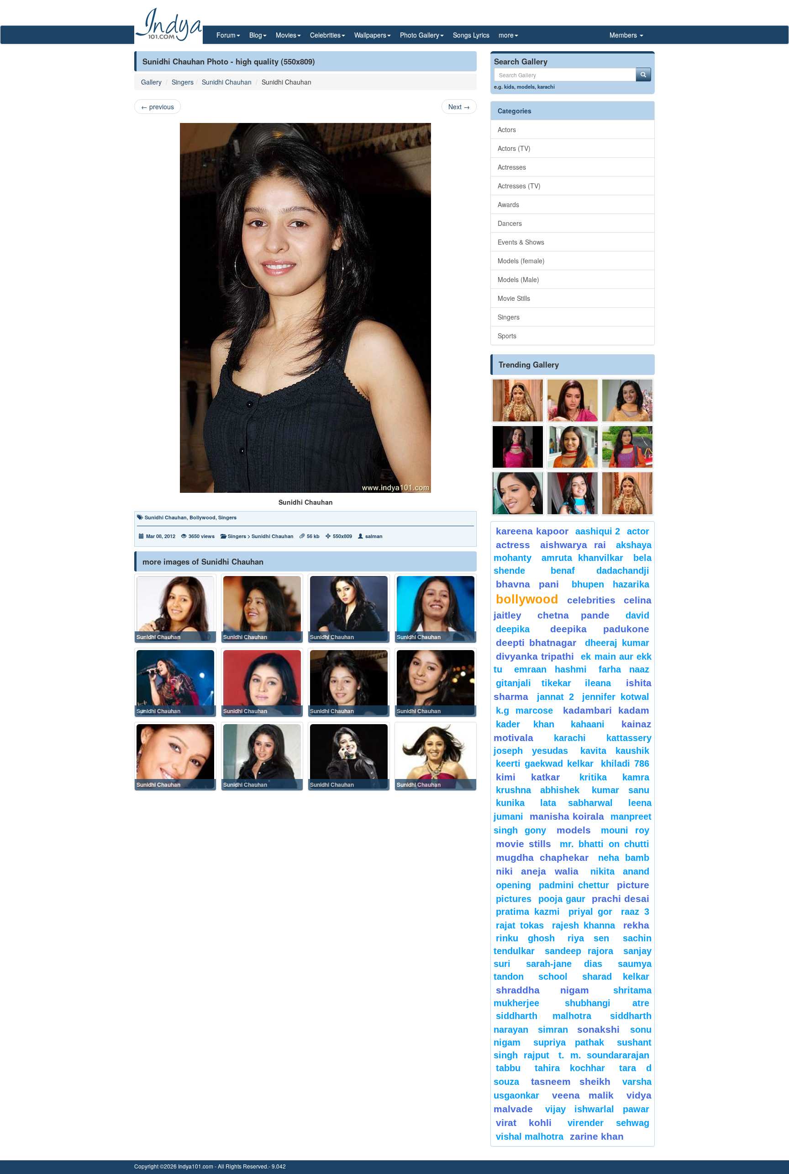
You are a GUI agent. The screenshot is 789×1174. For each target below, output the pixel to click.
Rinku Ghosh (525, 938)
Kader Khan (525, 724)
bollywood (527, 599)
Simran (553, 1030)
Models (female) (521, 260)
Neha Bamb (623, 858)
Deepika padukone (600, 629)
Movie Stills (514, 298)
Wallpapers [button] (370, 34)
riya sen (593, 938)
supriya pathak (568, 1042)
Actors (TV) (514, 148)
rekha (636, 925)
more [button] (506, 34)
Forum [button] (226, 34)
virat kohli (524, 1122)
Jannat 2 (555, 697)
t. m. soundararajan (603, 1055)
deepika (513, 629)
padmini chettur (574, 885)
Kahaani (588, 724)
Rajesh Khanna (583, 925)
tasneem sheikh (570, 1081)
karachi (546, 86)
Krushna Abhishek (537, 790)
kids (509, 86)
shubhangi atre (607, 1003)
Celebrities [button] (325, 34)
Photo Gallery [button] (419, 34)
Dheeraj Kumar (617, 643)
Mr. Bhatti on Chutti (604, 844)
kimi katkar (528, 777)
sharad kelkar (615, 976)
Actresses (512, 166)
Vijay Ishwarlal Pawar (597, 1109)
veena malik (583, 1095)
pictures (513, 899)
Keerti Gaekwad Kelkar (545, 763)
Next (459, 106)
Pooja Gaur (561, 899)
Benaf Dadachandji (600, 571)
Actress (513, 544)
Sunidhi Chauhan (227, 81)
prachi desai (620, 898)
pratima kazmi (528, 912)
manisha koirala (567, 816)
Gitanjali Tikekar (533, 683)
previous (157, 106)
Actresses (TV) (519, 185)
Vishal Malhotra (529, 1136)
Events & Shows (521, 241)
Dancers (510, 223)
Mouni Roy (625, 830)
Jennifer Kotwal (615, 697)
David (637, 615)
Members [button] (624, 34)
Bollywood (202, 517)
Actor (638, 531)
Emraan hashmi (550, 669)
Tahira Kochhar (570, 1068)
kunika (510, 803)
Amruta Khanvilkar (583, 558)
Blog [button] (255, 34)
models (526, 86)
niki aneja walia (537, 871)
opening (513, 885)
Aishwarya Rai (572, 544)
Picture (633, 885)
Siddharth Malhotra (543, 1016)
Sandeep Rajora (579, 951)
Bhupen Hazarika (610, 584)
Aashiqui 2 (598, 531)
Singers (183, 81)
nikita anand (619, 871)
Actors (507, 129)
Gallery (151, 81)
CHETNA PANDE (573, 615)
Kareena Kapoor (532, 531)
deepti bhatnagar (536, 642)
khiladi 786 (625, 763)
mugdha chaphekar (542, 857)
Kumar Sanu (620, 790)
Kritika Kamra (614, 777)
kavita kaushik (614, 751)
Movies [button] (286, 34)
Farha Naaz (624, 669)
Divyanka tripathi (535, 656)
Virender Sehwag (608, 1123)
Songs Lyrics (471, 34)
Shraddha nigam (542, 990)
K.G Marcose (524, 710)
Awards (508, 204)
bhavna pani (527, 584)
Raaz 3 (635, 912)
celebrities (591, 600)
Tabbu (508, 1068)
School (553, 976)
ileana (603, 683)
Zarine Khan (597, 1136)
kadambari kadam (606, 710)
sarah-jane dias (564, 964)
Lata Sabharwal (576, 803)
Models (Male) (518, 279)
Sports (507, 335)
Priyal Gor (590, 912)
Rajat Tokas (520, 925)
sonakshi (601, 1029)
